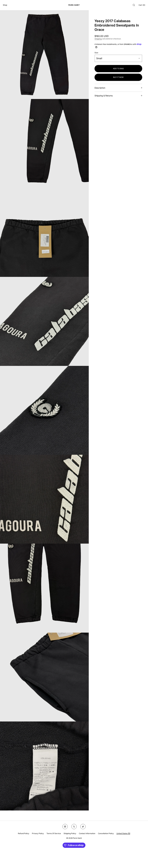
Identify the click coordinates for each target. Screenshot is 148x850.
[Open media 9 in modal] (44, 765)
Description (100, 88)
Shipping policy (70, 833)
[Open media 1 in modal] (44, 54)
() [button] (142, 5)
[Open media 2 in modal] (44, 143)
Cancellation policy (106, 833)
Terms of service (54, 833)
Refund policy (23, 833)
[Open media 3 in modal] (44, 232)
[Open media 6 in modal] (44, 499)
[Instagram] (65, 826)
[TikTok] (83, 826)
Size (96, 53)
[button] (134, 5)
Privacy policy (38, 833)
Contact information (87, 833)
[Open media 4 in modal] (44, 321)
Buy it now (118, 77)
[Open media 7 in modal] (44, 588)
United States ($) (123, 833)
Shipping (98, 39)
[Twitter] (74, 826)
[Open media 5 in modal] (44, 410)
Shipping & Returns (104, 95)
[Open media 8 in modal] (44, 677)
